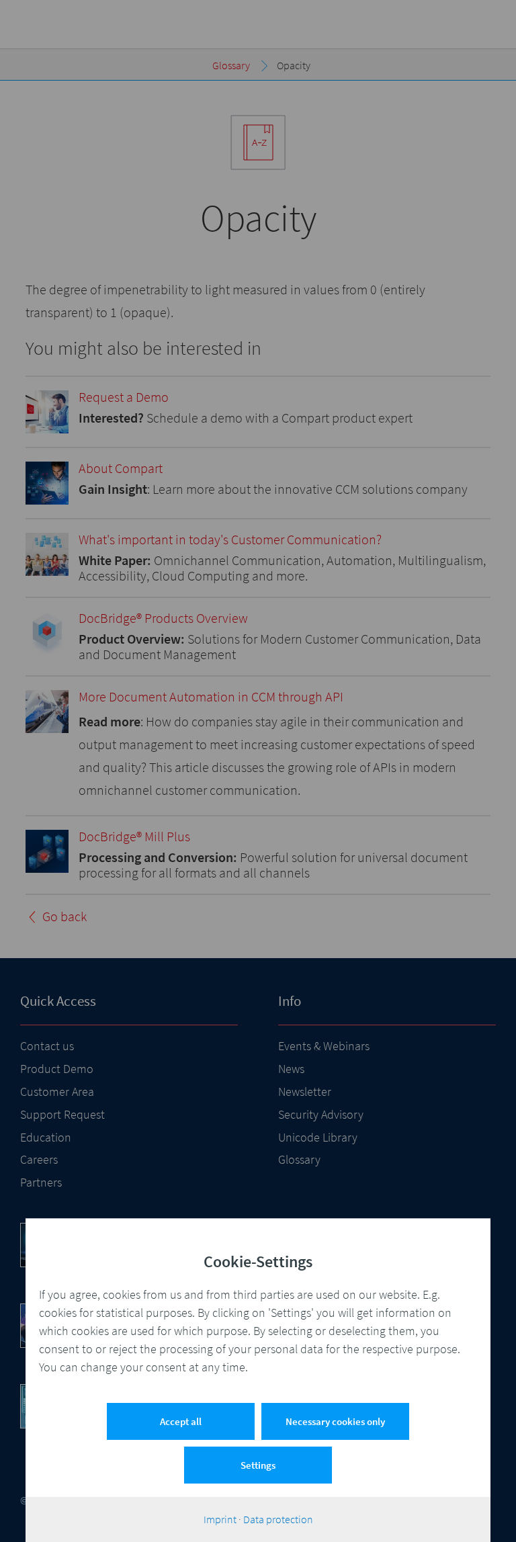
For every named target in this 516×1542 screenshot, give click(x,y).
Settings (258, 1465)
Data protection (278, 1519)
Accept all (181, 1421)
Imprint (220, 1519)
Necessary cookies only (335, 1421)
